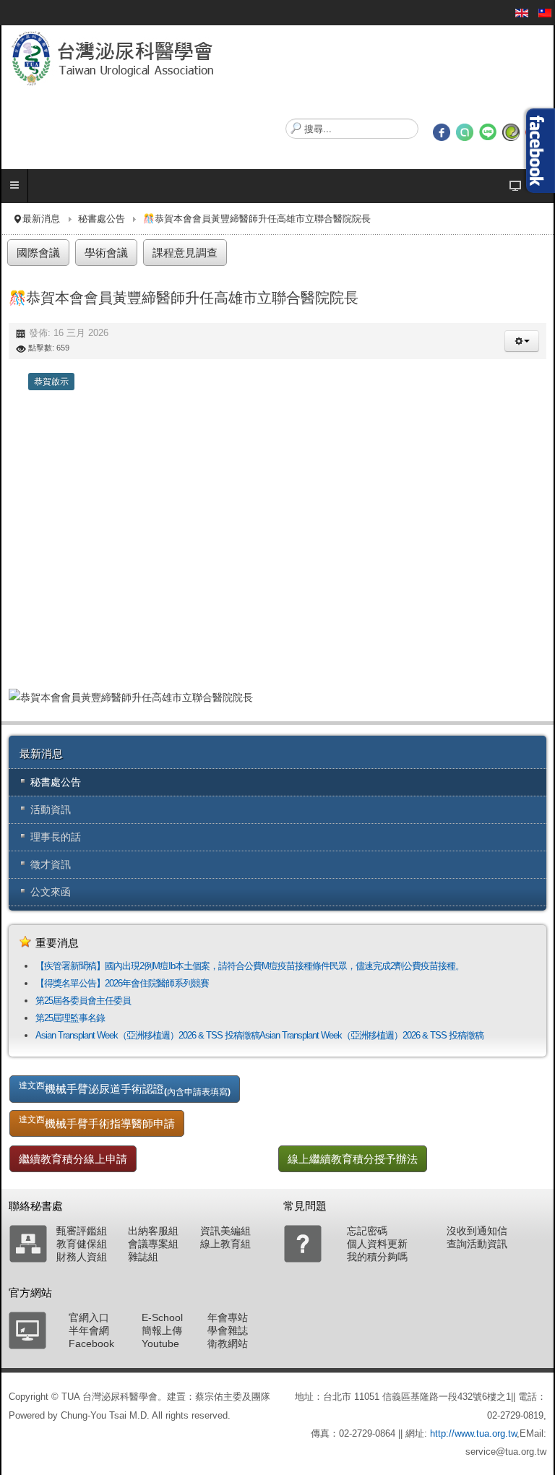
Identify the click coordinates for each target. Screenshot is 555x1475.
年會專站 (227, 1317)
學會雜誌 (227, 1330)
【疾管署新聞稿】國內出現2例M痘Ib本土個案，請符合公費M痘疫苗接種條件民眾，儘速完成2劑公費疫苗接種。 (249, 965)
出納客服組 (153, 1231)
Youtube (160, 1343)
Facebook (91, 1343)
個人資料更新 (377, 1244)
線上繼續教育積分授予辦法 (353, 1159)
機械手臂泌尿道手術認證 (125, 1088)
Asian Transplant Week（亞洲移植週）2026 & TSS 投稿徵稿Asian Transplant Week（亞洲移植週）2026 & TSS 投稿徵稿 (259, 1035)
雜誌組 (143, 1257)
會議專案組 (153, 1244)
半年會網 (89, 1330)
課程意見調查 (185, 252)
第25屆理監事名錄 (70, 1017)
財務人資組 (81, 1257)
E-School (162, 1317)
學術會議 (106, 252)
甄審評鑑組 (81, 1231)
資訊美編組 (225, 1231)
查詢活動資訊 (477, 1244)
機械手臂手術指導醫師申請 (97, 1121)
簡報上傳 (162, 1330)
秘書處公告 (101, 219)
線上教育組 (225, 1244)
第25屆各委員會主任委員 (83, 1000)
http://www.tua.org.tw (473, 1433)
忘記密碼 (367, 1231)
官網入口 (89, 1317)
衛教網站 (227, 1343)
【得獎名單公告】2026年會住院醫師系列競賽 (122, 983)
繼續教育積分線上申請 (73, 1159)
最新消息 (41, 219)
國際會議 (38, 252)
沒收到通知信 (477, 1231)
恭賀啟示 (51, 382)
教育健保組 (81, 1244)
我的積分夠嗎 (377, 1257)
